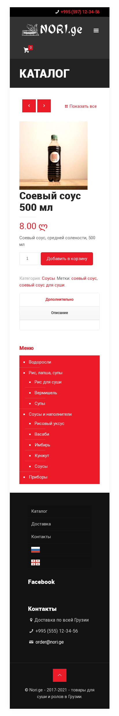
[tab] (59, 299)
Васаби (42, 434)
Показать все (83, 106)
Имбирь (42, 445)
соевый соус (84, 278)
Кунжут (42, 455)
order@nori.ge (50, 642)
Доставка (41, 524)
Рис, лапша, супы (45, 372)
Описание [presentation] (59, 312)
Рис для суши (48, 382)
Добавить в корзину (67, 258)
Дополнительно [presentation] (59, 299)
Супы (40, 403)
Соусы (48, 278)
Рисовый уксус (49, 423)
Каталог (39, 511)
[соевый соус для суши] (59, 155)
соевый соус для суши (41, 285)
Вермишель (46, 392)
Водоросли (40, 362)
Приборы (38, 477)
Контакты (41, 536)
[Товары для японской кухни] (51, 30)
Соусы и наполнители (50, 414)
